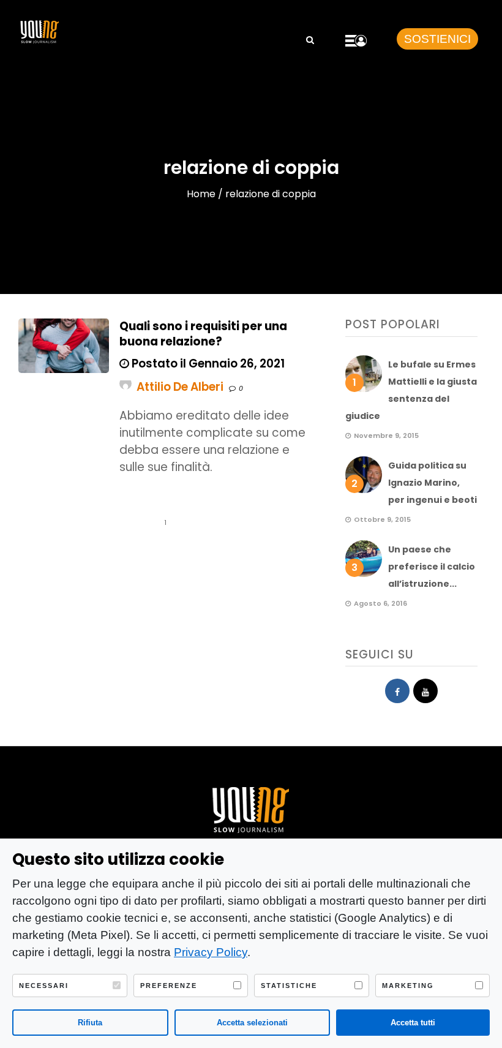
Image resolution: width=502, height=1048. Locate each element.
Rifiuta (90, 1022)
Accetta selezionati (252, 1022)
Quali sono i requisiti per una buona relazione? (203, 334)
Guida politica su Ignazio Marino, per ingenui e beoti (432, 482)
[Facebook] (397, 691)
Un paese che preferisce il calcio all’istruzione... (431, 566)
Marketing (408, 985)
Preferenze (168, 985)
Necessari (44, 985)
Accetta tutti (413, 1022)
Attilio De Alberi (180, 387)
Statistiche (289, 985)
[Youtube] (425, 691)
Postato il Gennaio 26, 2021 (207, 363)
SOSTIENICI (437, 38)
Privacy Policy (210, 952)
